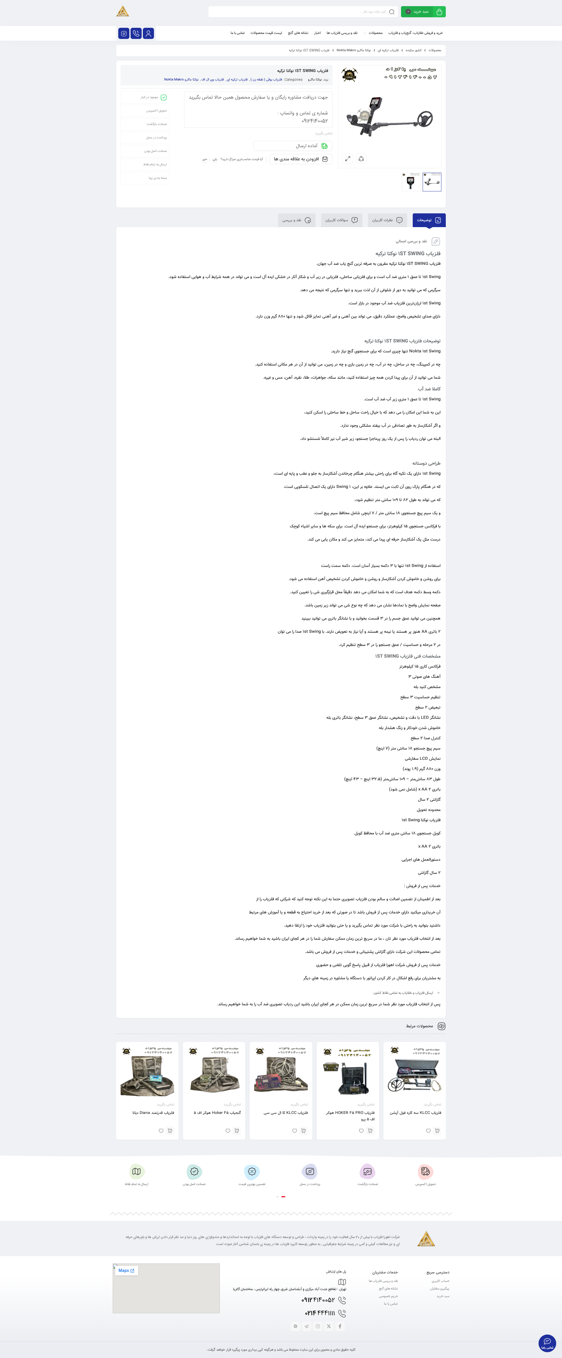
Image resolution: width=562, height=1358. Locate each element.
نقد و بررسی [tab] (292, 220)
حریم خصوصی (388, 1296)
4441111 (320, 1313)
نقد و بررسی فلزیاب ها (383, 1281)
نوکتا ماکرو (315, 79)
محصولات (435, 50)
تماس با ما (391, 1304)
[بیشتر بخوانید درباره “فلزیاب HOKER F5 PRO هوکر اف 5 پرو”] (370, 1130)
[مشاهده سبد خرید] (439, 12)
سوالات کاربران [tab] (337, 220)
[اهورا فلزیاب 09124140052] (122, 13)
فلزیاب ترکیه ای (388, 50)
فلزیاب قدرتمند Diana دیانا (153, 1113)
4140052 (318, 1300)
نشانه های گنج (388, 1288)
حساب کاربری (440, 1281)
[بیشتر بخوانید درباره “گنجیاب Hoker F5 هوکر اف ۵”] (236, 1130)
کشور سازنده (414, 50)
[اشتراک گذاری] (361, 158)
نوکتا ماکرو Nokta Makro (354, 50)
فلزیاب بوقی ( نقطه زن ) (266, 79)
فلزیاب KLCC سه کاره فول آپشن (415, 1113)
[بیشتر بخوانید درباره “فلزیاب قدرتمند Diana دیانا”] (169, 1130)
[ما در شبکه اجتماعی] (123, 33)
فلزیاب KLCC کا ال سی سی (286, 1113)
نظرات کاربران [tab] (383, 220)
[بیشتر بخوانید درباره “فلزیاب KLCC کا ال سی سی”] (303, 1130)
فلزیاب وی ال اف (212, 79)
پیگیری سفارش (439, 1288)
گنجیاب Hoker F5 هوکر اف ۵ (217, 1113)
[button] (283, 1196)
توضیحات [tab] (425, 220)
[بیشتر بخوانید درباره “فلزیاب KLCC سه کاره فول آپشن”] (437, 1130)
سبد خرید (443, 1296)
